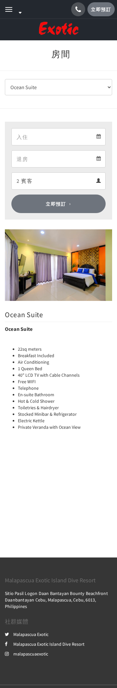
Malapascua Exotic (30, 634)
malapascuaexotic (30, 654)
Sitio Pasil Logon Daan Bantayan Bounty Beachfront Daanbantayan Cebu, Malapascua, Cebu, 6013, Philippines (56, 599)
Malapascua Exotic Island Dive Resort (48, 644)
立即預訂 (56, 204)
